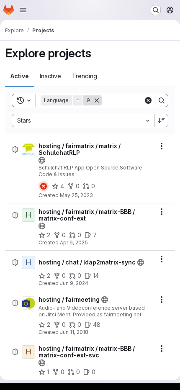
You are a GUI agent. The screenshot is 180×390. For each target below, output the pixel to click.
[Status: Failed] (44, 186)
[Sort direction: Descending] (161, 120)
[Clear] (148, 100)
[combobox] (83, 120)
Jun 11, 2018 (74, 332)
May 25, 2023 (76, 195)
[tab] (19, 76)
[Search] (161, 100)
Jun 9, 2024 (74, 283)
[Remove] (97, 100)
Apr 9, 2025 (74, 242)
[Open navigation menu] (23, 10)
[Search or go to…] (156, 10)
